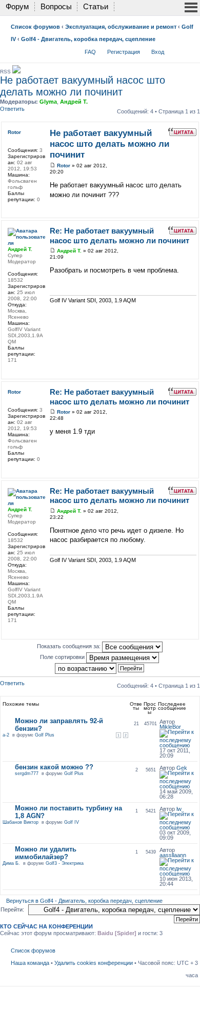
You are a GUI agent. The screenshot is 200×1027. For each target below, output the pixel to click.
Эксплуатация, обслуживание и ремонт (120, 27)
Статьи (95, 6)
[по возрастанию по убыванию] (100, 668)
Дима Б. (11, 863)
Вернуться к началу (193, 211)
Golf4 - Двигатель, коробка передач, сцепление (88, 39)
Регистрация (123, 52)
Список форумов (35, 27)
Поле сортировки (63, 657)
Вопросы (56, 6)
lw (179, 809)
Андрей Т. (74, 102)
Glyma (48, 102)
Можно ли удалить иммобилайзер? (45, 853)
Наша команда (30, 963)
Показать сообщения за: (69, 646)
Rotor (63, 165)
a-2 (6, 735)
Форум (17, 6)
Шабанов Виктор (20, 822)
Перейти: (12, 909)
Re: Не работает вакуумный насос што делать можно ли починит (119, 235)
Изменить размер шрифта (190, 49)
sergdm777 (26, 773)
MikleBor (170, 727)
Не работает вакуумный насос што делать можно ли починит (82, 86)
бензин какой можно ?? (54, 767)
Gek (181, 768)
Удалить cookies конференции (93, 963)
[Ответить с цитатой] (182, 132)
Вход (157, 52)
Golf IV (71, 822)
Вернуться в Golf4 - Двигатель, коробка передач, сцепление (84, 901)
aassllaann (172, 855)
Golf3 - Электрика (65, 863)
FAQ (90, 52)
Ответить (12, 109)
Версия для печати (175, 49)
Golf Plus (44, 735)
